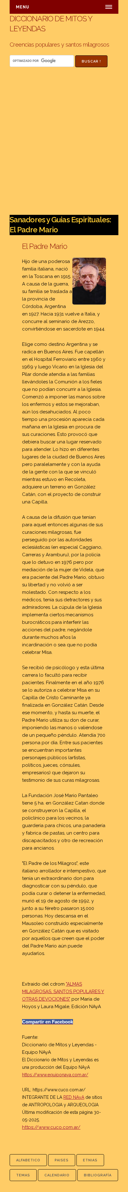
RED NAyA (73, 1097)
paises (62, 1160)
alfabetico (28, 1160)
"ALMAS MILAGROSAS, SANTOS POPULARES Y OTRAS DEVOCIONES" (63, 991)
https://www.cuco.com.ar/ (59, 1089)
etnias (90, 1160)
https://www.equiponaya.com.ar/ (55, 1074)
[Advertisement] (64, 147)
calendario (57, 1175)
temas (23, 1175)
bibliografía (98, 1175)
